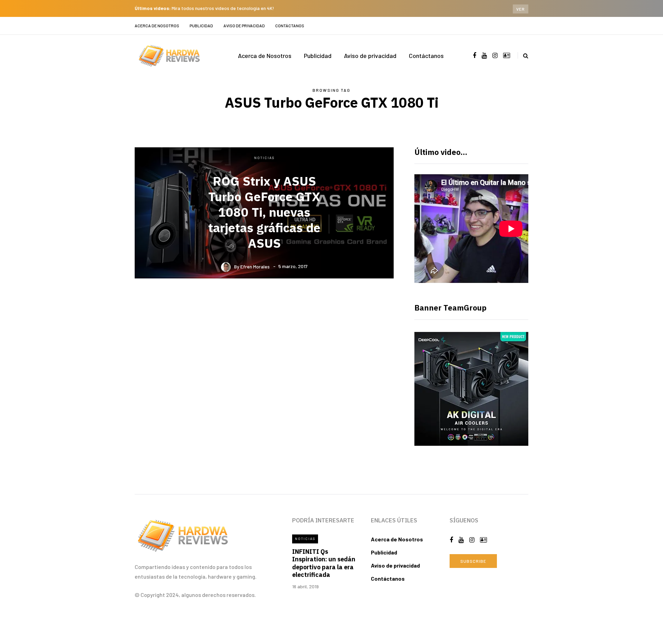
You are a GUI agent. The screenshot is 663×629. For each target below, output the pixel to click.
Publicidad (201, 25)
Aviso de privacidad (244, 25)
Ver (520, 9)
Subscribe (473, 561)
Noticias (264, 158)
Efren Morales (255, 266)
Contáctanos (289, 25)
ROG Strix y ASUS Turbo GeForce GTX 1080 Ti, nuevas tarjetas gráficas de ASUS (264, 212)
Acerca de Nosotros (157, 25)
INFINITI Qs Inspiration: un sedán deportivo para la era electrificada (323, 563)
